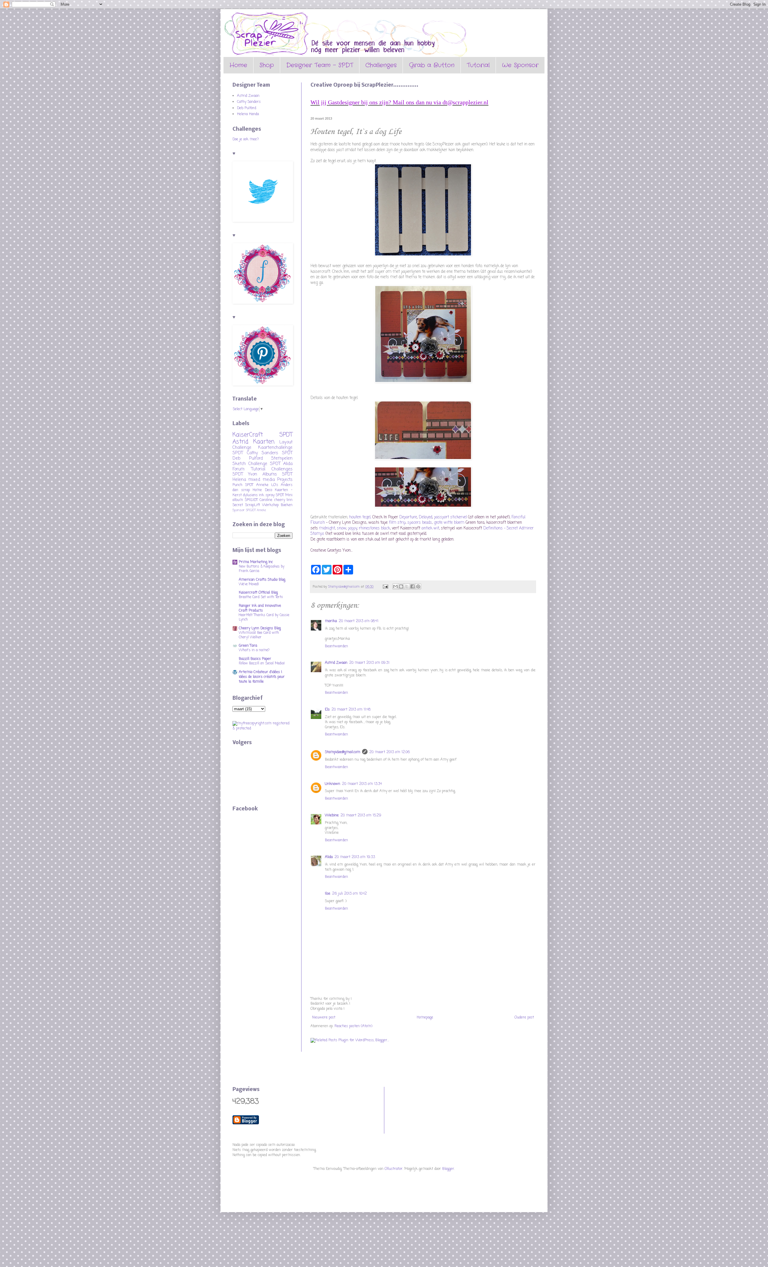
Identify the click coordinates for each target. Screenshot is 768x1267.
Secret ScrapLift (246, 505)
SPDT (280, 495)
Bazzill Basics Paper (255, 659)
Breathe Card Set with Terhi (261, 597)
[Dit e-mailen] (395, 586)
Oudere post (524, 1017)
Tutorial (478, 65)
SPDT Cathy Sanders (255, 453)
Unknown (332, 784)
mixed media (261, 479)
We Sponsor (520, 65)
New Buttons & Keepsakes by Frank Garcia (261, 569)
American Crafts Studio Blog (262, 580)
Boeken (286, 505)
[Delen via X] (407, 586)
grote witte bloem (450, 523)
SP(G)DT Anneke (256, 510)
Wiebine (332, 815)
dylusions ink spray (258, 495)
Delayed (425, 517)
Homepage (425, 1017)
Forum (238, 469)
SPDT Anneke (256, 485)
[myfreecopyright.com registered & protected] (262, 728)
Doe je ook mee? (245, 139)
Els (327, 709)
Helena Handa (248, 114)
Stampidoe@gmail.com (342, 752)
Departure (408, 517)
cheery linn (283, 500)
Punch (237, 485)
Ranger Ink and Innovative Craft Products (260, 608)
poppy (352, 528)
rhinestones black (374, 528)
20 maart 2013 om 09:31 (369, 663)
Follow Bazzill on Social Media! (262, 663)
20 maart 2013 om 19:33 (354, 857)
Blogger (448, 1169)
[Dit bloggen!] (401, 586)
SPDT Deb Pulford (262, 456)
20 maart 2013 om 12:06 (389, 752)
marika (331, 621)
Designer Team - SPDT (319, 65)
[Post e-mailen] (385, 586)
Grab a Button (431, 65)
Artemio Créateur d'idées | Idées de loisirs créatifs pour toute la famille (262, 676)
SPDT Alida (281, 464)
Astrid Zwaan (336, 663)
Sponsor (238, 510)
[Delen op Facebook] (413, 586)
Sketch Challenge (249, 464)
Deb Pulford (246, 108)
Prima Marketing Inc (256, 562)
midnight (327, 528)
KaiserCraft (247, 435)
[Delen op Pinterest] (418, 586)
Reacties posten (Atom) (353, 1026)
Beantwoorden (336, 646)
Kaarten (263, 441)
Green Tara (248, 645)
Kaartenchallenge (275, 447)
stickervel (458, 517)
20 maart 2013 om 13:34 (362, 784)
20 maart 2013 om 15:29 (360, 815)
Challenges (381, 65)
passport (441, 517)
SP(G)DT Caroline (259, 500)
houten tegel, (359, 517)
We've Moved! (249, 584)
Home (238, 65)
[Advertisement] (416, 1109)
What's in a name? (254, 650)
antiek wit (429, 528)
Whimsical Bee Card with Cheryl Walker (259, 635)
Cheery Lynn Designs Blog (260, 628)
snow (341, 528)
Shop (267, 65)
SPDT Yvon (244, 474)
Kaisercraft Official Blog (258, 592)
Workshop (270, 505)
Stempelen (281, 458)
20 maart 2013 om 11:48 (351, 709)
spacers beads (419, 523)
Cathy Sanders (249, 102)
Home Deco (262, 490)
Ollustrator (394, 1169)
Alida (329, 857)
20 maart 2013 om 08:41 (358, 621)
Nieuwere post (323, 1017)
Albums (269, 474)
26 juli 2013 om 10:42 (349, 893)
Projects (284, 479)
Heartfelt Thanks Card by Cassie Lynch (264, 617)
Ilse (327, 893)
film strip (397, 523)
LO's (274, 485)
